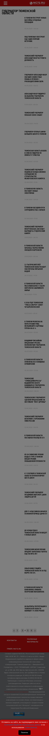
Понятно (24, 732)
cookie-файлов (31, 727)
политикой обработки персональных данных (22, 725)
